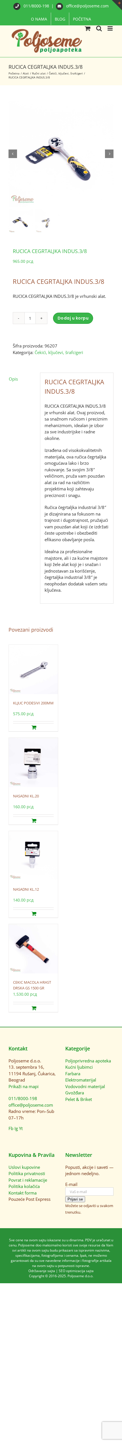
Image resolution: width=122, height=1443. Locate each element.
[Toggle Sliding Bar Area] (117, 5)
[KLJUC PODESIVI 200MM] (33, 670)
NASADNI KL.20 (26, 796)
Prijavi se (75, 1199)
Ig (16, 1128)
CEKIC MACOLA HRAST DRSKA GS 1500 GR (32, 985)
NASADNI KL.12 (26, 889)
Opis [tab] (13, 379)
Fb (11, 1128)
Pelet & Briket (78, 1099)
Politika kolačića (24, 1186)
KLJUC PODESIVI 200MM (33, 703)
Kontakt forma (23, 1193)
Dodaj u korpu (73, 318)
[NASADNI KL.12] (33, 856)
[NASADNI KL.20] (33, 763)
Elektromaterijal (80, 1080)
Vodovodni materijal (85, 1086)
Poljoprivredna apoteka (88, 1061)
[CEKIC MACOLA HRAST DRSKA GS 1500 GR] (33, 949)
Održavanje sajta (41, 1270)
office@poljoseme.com (87, 6)
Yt (21, 1128)
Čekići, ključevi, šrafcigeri (59, 352)
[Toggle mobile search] (99, 28)
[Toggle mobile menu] (110, 28)
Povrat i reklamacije (28, 1180)
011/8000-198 (36, 6)
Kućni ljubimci (79, 1067)
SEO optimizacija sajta (76, 1270)
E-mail (71, 1184)
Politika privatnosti (27, 1173)
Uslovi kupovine (24, 1167)
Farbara (72, 1073)
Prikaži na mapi (24, 1086)
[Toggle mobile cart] (88, 28)
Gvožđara (74, 1093)
